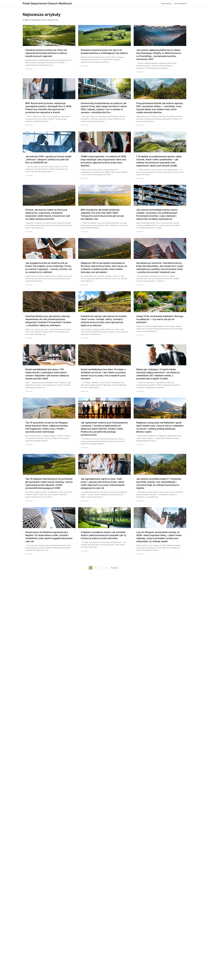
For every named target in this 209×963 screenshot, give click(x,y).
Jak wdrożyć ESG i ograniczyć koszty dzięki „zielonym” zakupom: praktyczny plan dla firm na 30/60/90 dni (48, 159)
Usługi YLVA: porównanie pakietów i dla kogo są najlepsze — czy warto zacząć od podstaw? (159, 319)
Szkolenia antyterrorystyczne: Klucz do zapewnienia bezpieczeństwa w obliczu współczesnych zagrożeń (46, 53)
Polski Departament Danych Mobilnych (47, 3)
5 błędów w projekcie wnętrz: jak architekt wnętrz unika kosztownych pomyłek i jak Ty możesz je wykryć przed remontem (103, 535)
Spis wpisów (166, 3)
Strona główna (180, 3)
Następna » (115, 568)
